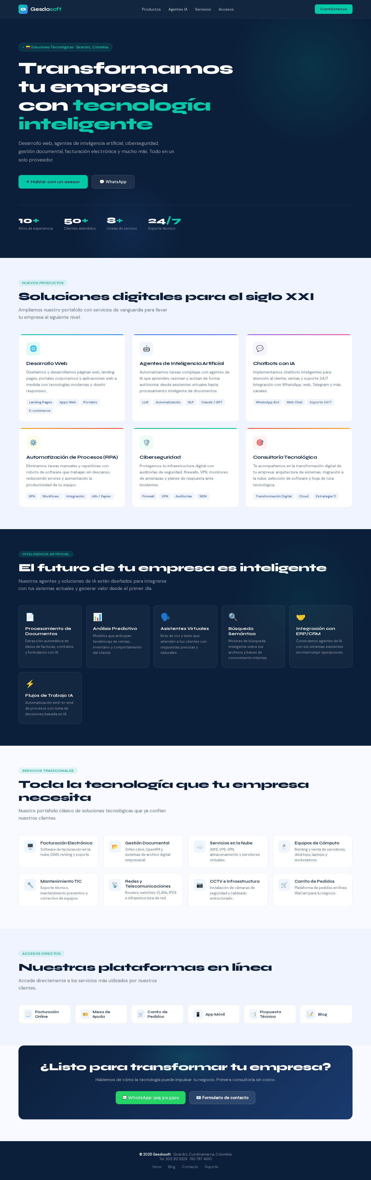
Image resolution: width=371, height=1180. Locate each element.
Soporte (211, 1167)
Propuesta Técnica (266, 1014)
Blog (317, 1014)
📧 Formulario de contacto (222, 1097)
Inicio (157, 1167)
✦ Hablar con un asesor (53, 181)
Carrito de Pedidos (153, 1014)
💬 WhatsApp (113, 182)
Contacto (190, 1167)
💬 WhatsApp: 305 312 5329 (150, 1097)
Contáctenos (333, 9)
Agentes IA (177, 9)
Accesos (226, 9)
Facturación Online (42, 1014)
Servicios (203, 9)
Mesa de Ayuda (96, 1014)
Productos (151, 9)
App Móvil (210, 1014)
